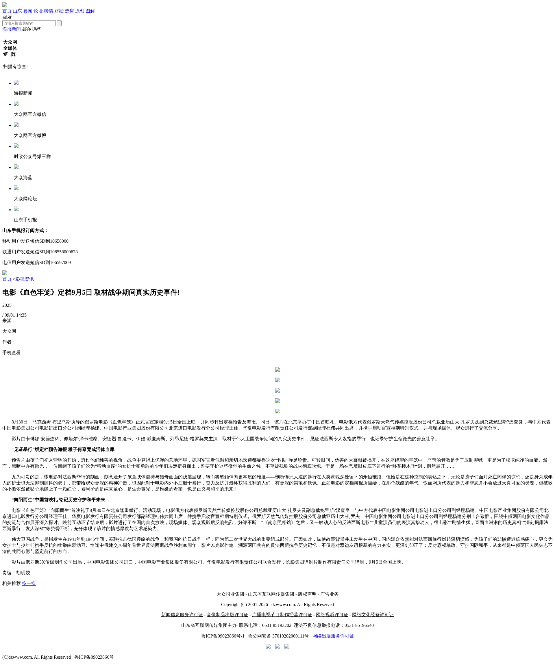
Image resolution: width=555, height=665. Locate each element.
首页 (7, 10)
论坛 (38, 10)
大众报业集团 (230, 594)
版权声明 (307, 594)
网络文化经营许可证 (373, 614)
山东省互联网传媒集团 (271, 594)
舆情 (48, 10)
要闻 (27, 10)
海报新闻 (11, 29)
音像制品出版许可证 (227, 614)
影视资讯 (24, 278)
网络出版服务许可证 (333, 636)
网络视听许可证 (332, 614)
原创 (79, 10)
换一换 (29, 583)
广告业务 (329, 594)
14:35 (21, 315)
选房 (69, 10)
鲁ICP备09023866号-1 (223, 636)
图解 (90, 10)
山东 (17, 10)
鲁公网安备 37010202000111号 (278, 636)
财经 (59, 10)
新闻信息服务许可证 (182, 614)
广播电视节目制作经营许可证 (282, 614)
